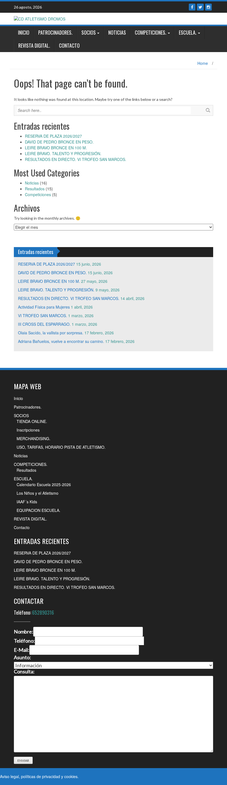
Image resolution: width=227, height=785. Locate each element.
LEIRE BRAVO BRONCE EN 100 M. (56, 147)
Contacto (69, 45)
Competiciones (38, 194)
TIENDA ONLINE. (32, 421)
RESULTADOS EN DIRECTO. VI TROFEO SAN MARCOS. (75, 159)
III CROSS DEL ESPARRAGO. (44, 324)
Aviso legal (9, 776)
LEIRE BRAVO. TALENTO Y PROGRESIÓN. (63, 153)
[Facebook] (192, 7)
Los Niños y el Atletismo (37, 493)
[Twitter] (200, 7)
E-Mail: (21, 650)
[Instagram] (208, 7)
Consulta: (24, 671)
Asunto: (22, 657)
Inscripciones (28, 430)
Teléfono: (24, 641)
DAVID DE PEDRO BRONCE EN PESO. (59, 142)
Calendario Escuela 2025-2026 (44, 484)
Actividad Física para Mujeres (44, 307)
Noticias (117, 32)
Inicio (23, 32)
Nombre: (23, 632)
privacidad (51, 776)
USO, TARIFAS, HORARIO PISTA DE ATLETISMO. (61, 447)
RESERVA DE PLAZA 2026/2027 (53, 136)
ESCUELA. (188, 32)
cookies (71, 776)
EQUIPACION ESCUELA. (38, 510)
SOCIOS (88, 32)
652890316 (43, 612)
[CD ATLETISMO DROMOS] (39, 18)
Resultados (35, 188)
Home (202, 63)
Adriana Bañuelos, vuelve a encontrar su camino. (61, 341)
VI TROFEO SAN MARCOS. (42, 315)
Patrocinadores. (55, 32)
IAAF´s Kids (27, 501)
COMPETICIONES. (150, 32)
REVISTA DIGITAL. (34, 45)
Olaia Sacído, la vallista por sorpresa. (50, 332)
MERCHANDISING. (33, 438)
